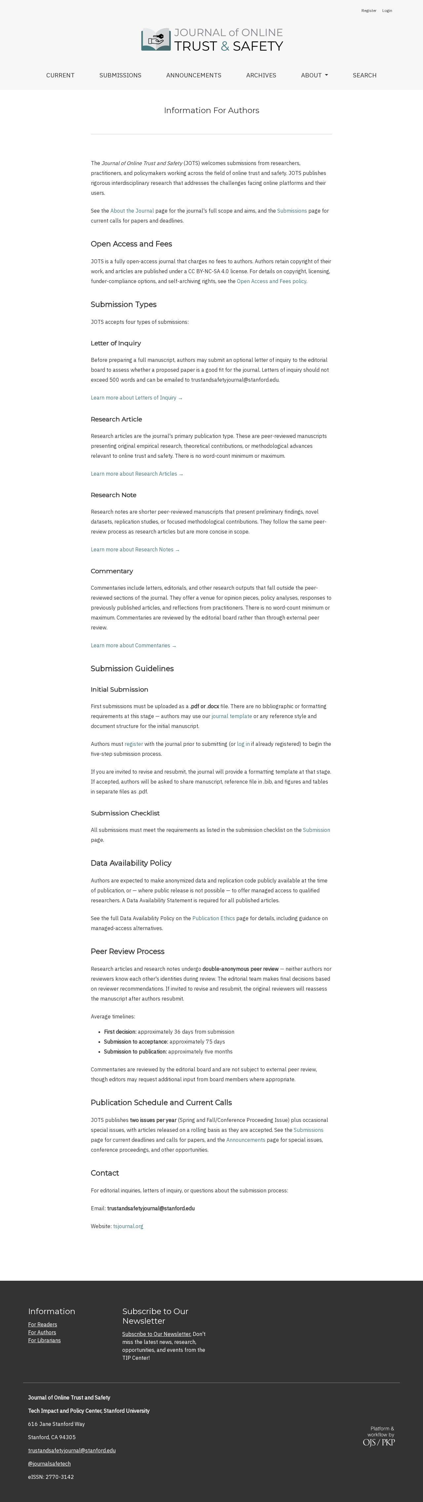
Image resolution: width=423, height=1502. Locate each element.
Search (365, 75)
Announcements (193, 75)
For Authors (42, 1332)
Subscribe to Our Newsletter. (156, 1334)
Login (387, 10)
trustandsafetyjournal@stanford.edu (72, 1450)
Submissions (120, 75)
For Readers (42, 1324)
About (312, 75)
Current (60, 75)
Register (369, 10)
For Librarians (44, 1340)
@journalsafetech (49, 1463)
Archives (261, 75)
